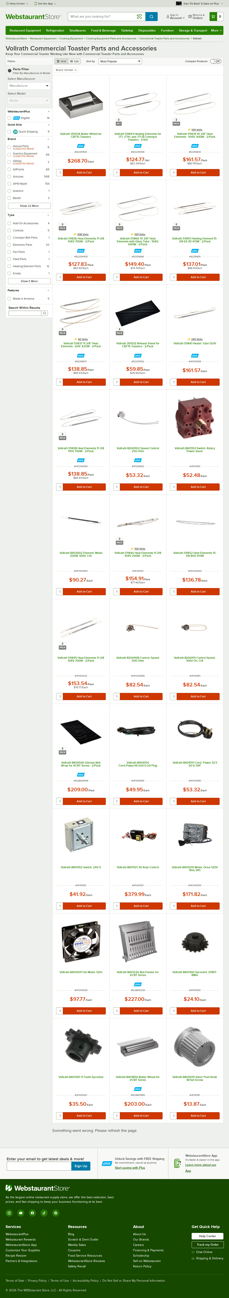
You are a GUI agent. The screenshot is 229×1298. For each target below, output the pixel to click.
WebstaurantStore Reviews (86, 1261)
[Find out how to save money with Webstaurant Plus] (81, 146)
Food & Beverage (103, 30)
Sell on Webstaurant (147, 1261)
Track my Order (208, 1244)
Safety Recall (77, 1266)
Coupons (74, 1250)
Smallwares (78, 30)
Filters (11, 61)
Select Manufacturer (21, 78)
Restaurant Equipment (25, 30)
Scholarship (141, 1255)
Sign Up (80, 1166)
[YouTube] (20, 1213)
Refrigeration (55, 30)
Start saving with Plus (130, 1167)
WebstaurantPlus (17, 1234)
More (214, 30)
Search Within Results (24, 307)
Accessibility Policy (86, 1280)
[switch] (215, 61)
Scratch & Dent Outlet (83, 1239)
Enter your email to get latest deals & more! (45, 1159)
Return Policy (142, 1266)
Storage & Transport (193, 30)
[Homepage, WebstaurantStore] (33, 16)
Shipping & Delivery (209, 1258)
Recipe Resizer (16, 1255)
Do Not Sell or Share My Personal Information (133, 1280)
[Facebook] (32, 1213)
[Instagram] (9, 1213)
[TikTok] (44, 1213)
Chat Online (204, 1252)
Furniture (167, 30)
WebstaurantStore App (21, 1245)
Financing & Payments (148, 1250)
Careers (138, 1245)
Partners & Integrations (21, 1261)
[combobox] (106, 16)
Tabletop (127, 30)
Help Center (17, 3)
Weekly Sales (77, 1245)
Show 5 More (29, 281)
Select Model (16, 93)
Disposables (147, 30)
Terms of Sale (15, 1280)
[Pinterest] (55, 1213)
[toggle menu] (47, 86)
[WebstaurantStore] (61, 1188)
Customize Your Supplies (23, 1250)
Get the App (45, 3)
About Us (139, 1234)
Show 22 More (29, 206)
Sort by (90, 61)
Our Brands (141, 1239)
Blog (71, 1234)
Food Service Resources (85, 1255)
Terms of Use (60, 1280)
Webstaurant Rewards (21, 1239)
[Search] (44, 313)
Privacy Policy (37, 1280)
